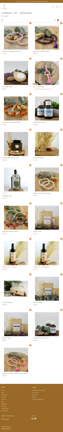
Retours (34, 395)
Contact (3, 399)
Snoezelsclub (5, 408)
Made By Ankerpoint (6, 428)
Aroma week (4, 410)
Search (34, 397)
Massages (4, 403)
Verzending (35, 392)
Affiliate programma (37, 399)
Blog (2, 401)
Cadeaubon (4, 395)
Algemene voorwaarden (38, 390)
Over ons (3, 397)
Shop (2, 392)
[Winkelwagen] (57, 6)
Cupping (3, 406)
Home (2, 390)
